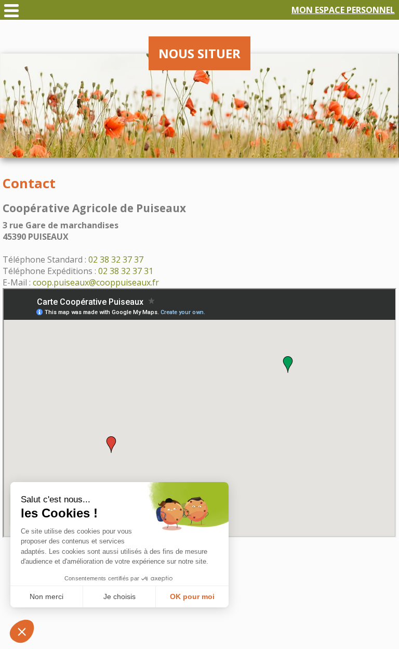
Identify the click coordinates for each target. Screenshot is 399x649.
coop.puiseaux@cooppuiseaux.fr (96, 282)
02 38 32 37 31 (125, 271)
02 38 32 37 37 (115, 259)
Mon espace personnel (343, 10)
